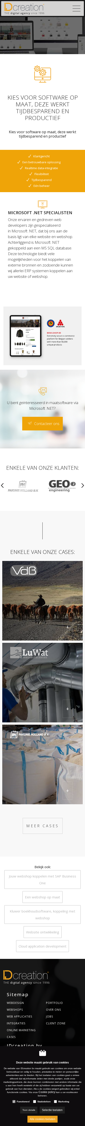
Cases (11, 1037)
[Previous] (2, 485)
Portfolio (54, 1003)
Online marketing (21, 1030)
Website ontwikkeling (42, 932)
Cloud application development (42, 946)
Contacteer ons (46, 423)
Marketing (63, 1101)
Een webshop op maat (42, 897)
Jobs (49, 1016)
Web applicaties (19, 1016)
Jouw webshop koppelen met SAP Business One (42, 879)
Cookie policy (47, 1092)
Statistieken (44, 1101)
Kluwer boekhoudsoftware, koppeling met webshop (42, 914)
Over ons (53, 1010)
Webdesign (15, 1003)
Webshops (15, 1010)
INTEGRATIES (16, 1023)
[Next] (82, 485)
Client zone (56, 1023)
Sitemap (18, 994)
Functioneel (23, 1101)
